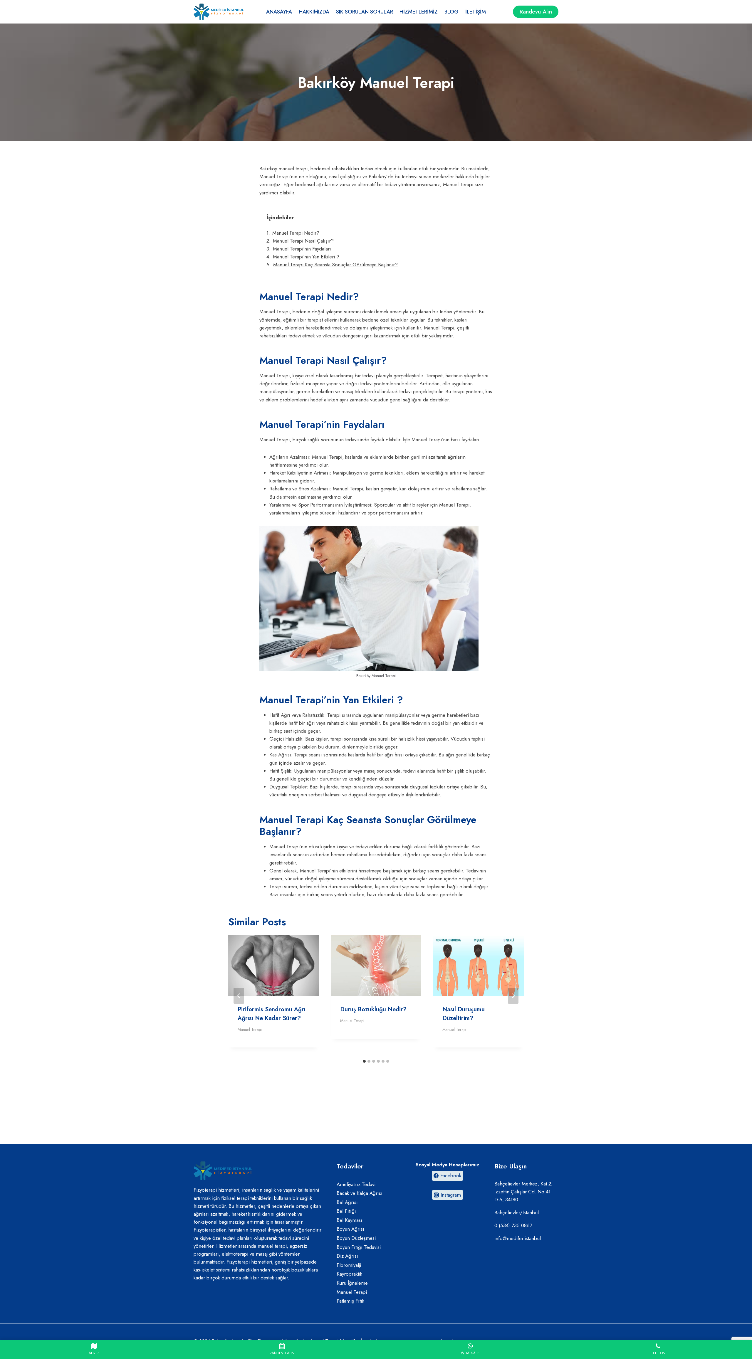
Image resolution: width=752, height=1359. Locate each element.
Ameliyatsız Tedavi (356, 1184)
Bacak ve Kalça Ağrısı (359, 1193)
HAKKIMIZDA (314, 12)
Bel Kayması (349, 1220)
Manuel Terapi (250, 1029)
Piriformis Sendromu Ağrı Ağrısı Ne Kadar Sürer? (272, 1013)
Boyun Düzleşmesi (356, 1238)
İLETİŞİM (475, 12)
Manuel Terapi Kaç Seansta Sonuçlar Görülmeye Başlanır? (335, 264)
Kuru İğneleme (352, 1282)
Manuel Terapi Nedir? (295, 232)
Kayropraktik (349, 1273)
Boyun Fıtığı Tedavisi (359, 1247)
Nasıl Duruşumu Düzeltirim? (463, 1013)
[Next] (513, 996)
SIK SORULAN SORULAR (364, 12)
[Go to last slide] (239, 996)
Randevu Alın (536, 12)
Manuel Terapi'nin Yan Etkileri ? (306, 256)
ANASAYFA (279, 12)
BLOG (451, 12)
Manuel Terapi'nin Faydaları (302, 248)
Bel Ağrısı (347, 1202)
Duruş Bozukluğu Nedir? (373, 1009)
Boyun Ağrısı (350, 1228)
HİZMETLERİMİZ (419, 12)
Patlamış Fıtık (350, 1300)
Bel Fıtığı (346, 1211)
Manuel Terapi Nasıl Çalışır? (303, 240)
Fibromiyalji (349, 1265)
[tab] (364, 1061)
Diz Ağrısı (347, 1255)
